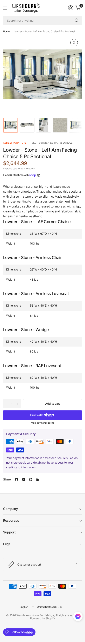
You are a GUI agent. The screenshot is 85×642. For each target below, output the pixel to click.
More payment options (42, 422)
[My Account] (70, 8)
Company (10, 509)
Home (6, 31)
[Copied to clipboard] (37, 479)
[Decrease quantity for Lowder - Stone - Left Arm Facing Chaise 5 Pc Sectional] (6, 404)
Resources (11, 520)
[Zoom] (74, 42)
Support (9, 532)
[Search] (77, 20)
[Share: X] (23, 479)
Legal (7, 544)
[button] (78, 617)
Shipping (7, 168)
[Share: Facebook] (16, 479)
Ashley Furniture (14, 142)
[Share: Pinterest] (30, 479)
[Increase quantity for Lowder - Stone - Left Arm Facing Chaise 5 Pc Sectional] (18, 404)
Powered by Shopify (42, 618)
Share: (7, 479)
